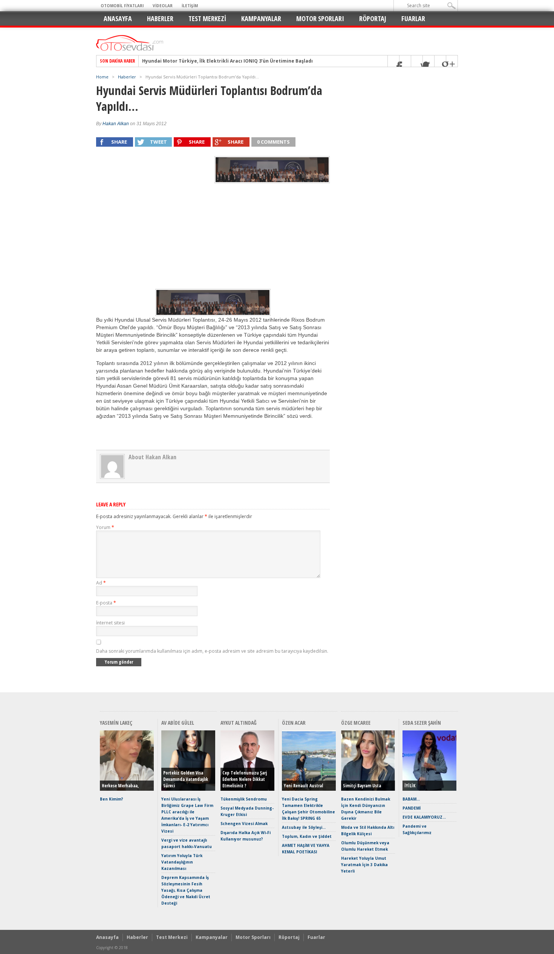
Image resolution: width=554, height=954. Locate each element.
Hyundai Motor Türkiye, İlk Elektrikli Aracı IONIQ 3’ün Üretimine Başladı (227, 61)
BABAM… (411, 799)
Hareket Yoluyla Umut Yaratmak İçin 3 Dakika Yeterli (364, 865)
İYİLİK (409, 785)
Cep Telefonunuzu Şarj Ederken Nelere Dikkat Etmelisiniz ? (244, 779)
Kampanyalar (261, 18)
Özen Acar (294, 722)
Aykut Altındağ (238, 722)
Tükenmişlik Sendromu (243, 799)
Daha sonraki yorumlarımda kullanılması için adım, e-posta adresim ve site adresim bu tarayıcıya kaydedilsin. (212, 651)
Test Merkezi (207, 18)
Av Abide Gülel (177, 722)
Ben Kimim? (111, 799)
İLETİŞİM (190, 5)
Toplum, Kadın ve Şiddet (307, 836)
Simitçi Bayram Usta (362, 785)
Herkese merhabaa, (120, 785)
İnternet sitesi (110, 623)
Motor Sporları (320, 18)
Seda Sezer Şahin (421, 722)
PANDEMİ (411, 808)
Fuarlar (413, 18)
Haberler (160, 18)
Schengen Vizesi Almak (244, 823)
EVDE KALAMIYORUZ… (424, 817)
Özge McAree (355, 722)
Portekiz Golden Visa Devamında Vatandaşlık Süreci (185, 779)
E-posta (106, 603)
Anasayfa (118, 18)
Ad (101, 583)
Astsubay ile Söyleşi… (304, 827)
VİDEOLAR (163, 5)
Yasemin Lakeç (116, 722)
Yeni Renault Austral (303, 785)
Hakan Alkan (116, 123)
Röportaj (372, 18)
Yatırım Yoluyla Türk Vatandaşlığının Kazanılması (181, 862)
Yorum (105, 527)
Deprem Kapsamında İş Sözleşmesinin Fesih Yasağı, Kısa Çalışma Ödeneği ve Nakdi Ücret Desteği (185, 890)
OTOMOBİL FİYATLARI (122, 5)
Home (102, 77)
